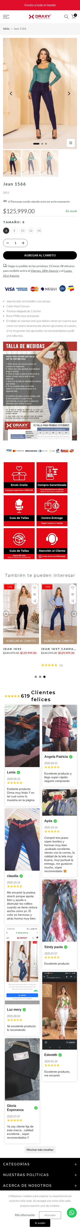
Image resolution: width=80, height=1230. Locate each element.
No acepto (50, 1215)
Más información (25, 1215)
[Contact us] (72, 1213)
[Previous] (11, 93)
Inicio (6, 28)
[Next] (69, 93)
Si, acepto (40, 1222)
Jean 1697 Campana (38, 649)
